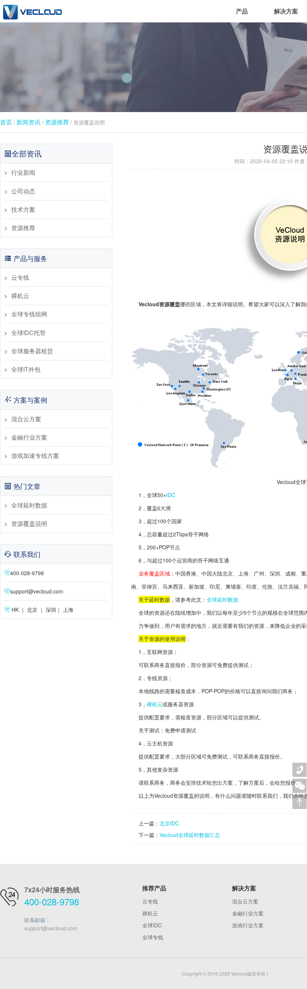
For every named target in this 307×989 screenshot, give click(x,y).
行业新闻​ (23, 172)
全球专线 (152, 937)
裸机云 (20, 295)
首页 (6, 122)
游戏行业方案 (248, 925)
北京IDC (169, 823)
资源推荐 (57, 122)
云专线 (20, 277)
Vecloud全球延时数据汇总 (189, 834)
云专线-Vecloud (32, 11)
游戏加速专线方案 (35, 455)
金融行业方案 (29, 437)
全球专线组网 (29, 314)
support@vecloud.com (36, 591)
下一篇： (149, 834)
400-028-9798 (51, 901)
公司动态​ (23, 191)
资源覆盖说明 (29, 523)
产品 (242, 11)
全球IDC (152, 925)
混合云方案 (26, 419)
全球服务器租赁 (32, 351)
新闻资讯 (28, 122)
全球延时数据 (29, 505)
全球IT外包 (25, 369)
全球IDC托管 (28, 332)
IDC (170, 495)
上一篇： (149, 823)
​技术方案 (23, 209)
